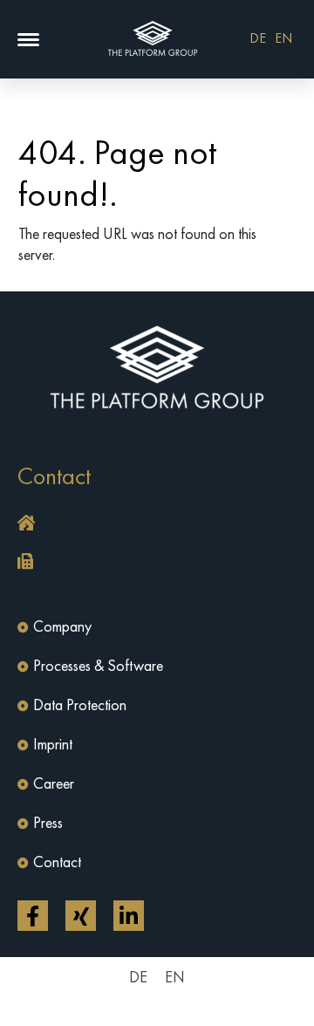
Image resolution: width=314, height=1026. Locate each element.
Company (62, 627)
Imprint (52, 745)
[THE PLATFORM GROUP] (153, 39)
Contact (57, 863)
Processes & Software (98, 666)
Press (48, 823)
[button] (28, 40)
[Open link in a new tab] (32, 915)
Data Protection (79, 706)
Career (53, 784)
